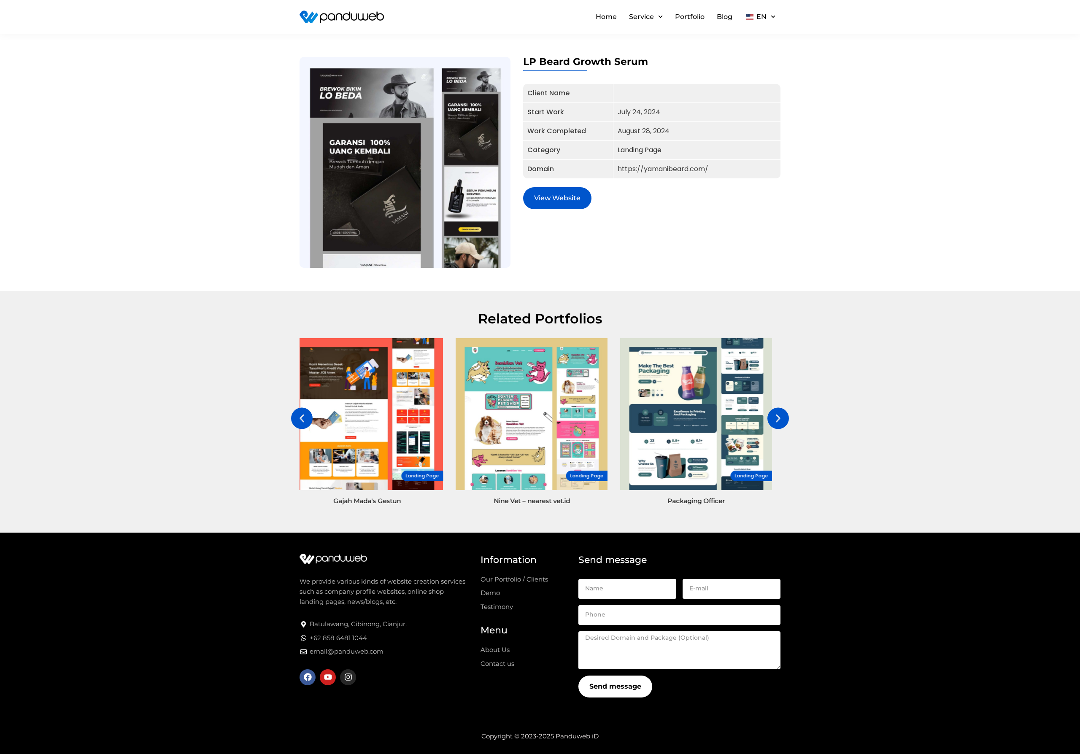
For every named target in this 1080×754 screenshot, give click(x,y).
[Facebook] (308, 677)
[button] (302, 418)
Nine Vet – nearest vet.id (376, 501)
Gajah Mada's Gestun (704, 501)
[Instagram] (348, 677)
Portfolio (690, 17)
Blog (724, 17)
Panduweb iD (577, 736)
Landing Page (640, 150)
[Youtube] (328, 677)
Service (641, 17)
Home (606, 17)
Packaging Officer (540, 501)
